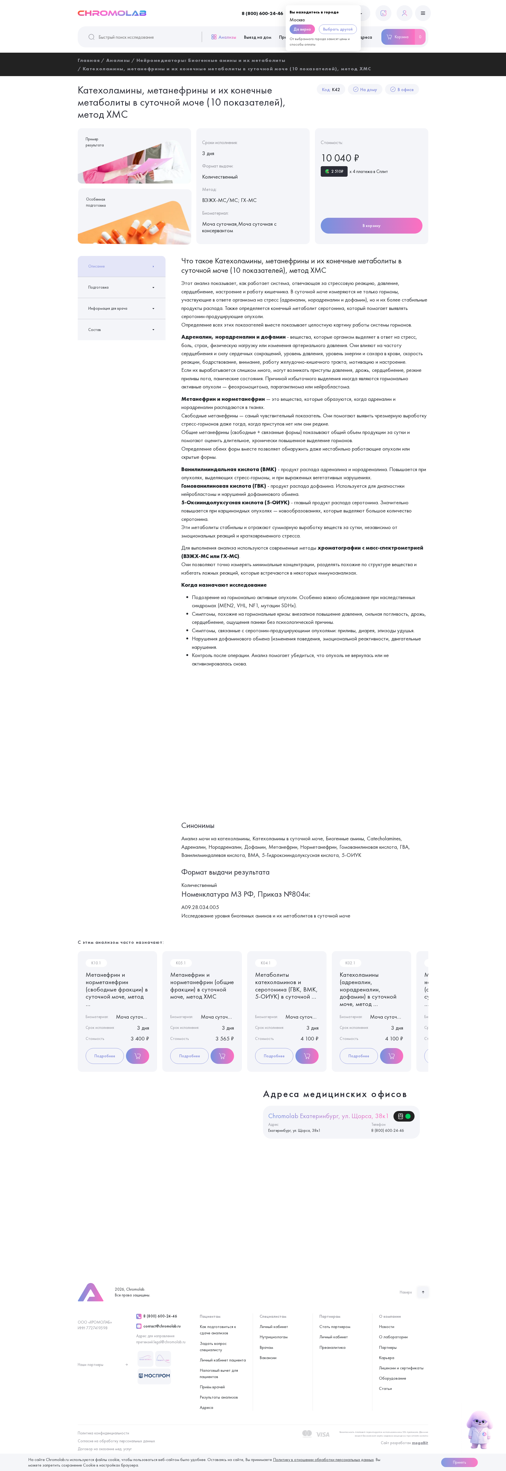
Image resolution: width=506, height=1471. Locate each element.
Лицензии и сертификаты (401, 1368)
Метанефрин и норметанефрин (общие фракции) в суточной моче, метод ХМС (202, 985)
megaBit (420, 1442)
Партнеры (388, 1347)
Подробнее (104, 1056)
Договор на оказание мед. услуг (105, 1449)
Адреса (364, 37)
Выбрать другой (338, 29)
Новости (386, 1326)
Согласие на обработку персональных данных (116, 1441)
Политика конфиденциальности (103, 1433)
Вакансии (268, 1357)
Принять (459, 1462)
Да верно (302, 29)
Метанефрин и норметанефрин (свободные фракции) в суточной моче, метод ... (117, 989)
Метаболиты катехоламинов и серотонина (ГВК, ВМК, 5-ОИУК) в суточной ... (286, 985)
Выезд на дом (257, 37)
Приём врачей (212, 1387)
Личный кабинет (274, 1326)
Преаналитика (332, 1347)
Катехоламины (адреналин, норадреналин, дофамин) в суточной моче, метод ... (368, 989)
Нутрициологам (274, 1337)
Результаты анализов (219, 1397)
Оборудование (392, 1378)
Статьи (385, 1388)
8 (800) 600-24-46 (262, 13)
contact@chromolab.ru (162, 1326)
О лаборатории (393, 1337)
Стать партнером (334, 1326)
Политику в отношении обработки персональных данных (323, 1459)
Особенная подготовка (95, 203)
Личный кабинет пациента (223, 1360)
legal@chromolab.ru (170, 1342)
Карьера (386, 1357)
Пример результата (95, 142)
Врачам (266, 1347)
